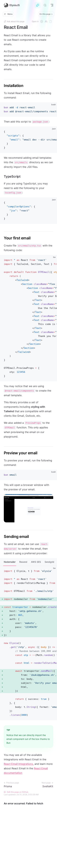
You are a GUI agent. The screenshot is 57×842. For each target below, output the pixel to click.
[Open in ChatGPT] (41, 21)
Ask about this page (15, 21)
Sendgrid (49, 561)
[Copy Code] (52, 107)
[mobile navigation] (52, 5)
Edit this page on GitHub (17, 792)
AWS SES (36, 561)
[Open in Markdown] (50, 21)
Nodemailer (10, 561)
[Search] (45, 5)
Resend (23, 561)
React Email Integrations (18, 763)
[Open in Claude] (46, 21)
